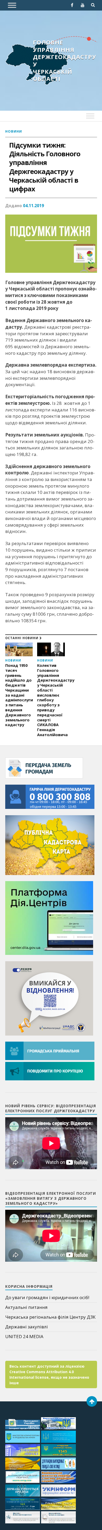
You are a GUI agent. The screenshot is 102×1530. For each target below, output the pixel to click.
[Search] (93, 5)
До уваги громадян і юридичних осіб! (47, 1297)
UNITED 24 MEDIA (24, 1336)
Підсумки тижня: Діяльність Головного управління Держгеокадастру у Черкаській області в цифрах (44, 167)
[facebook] (72, 5)
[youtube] (83, 5)
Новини (13, 131)
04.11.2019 (33, 205)
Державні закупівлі (26, 1327)
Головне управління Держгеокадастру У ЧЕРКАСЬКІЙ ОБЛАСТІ (64, 60)
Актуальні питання (26, 1307)
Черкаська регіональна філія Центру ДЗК (50, 1317)
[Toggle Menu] (12, 5)
